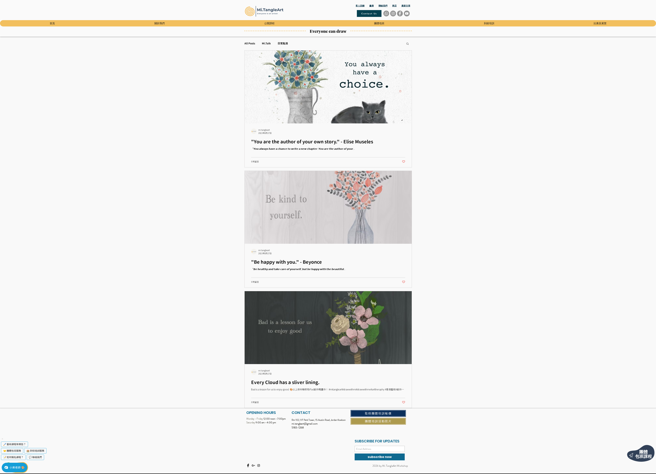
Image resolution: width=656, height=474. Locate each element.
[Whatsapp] (386, 13)
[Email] (253, 465)
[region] (634, 451)
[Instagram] (393, 13)
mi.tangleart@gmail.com (305, 424)
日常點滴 (283, 43)
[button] (159, 23)
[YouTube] (407, 13)
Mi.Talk (266, 43)
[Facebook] (400, 13)
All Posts (249, 43)
